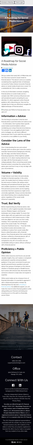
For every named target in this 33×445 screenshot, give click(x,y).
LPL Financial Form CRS (22, 396)
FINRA (9, 406)
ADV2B (22, 398)
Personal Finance (8, 68)
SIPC (13, 406)
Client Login (19, 2)
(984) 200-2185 (16, 361)
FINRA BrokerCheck (21, 391)
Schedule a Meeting (7, 2)
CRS (7, 396)
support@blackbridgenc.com (16, 363)
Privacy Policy (16, 401)
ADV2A (5, 398)
